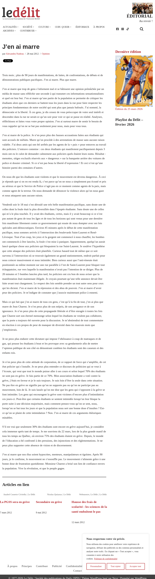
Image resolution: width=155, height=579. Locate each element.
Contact (77, 570)
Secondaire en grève (49, 502)
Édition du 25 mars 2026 (129, 108)
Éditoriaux (82, 26)
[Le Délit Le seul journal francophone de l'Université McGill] (21, 13)
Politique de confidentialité (105, 559)
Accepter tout (135, 566)
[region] (115, 553)
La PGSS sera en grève (15, 502)
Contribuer (42, 566)
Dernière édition (128, 52)
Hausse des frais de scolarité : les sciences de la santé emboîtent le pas (89, 506)
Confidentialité (74, 566)
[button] (17, 27)
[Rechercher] (145, 29)
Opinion (46, 53)
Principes (27, 566)
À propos (99, 26)
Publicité (57, 566)
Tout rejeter (116, 566)
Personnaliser (96, 566)
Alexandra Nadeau (15, 53)
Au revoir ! (146, 21)
